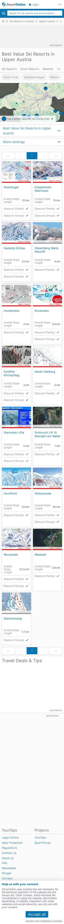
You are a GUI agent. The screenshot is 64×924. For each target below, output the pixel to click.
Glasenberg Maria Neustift (46, 249)
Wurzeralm (11, 554)
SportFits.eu (42, 842)
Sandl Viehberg (45, 371)
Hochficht (10, 493)
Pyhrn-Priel (11, 77)
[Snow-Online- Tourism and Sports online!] (5, 21)
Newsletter (9, 868)
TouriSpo (40, 837)
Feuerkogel (11, 187)
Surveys (7, 878)
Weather (48, 69)
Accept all (37, 914)
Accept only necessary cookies (44, 920)
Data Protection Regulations (12, 845)
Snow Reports (29, 69)
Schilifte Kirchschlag (11, 373)
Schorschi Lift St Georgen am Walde (47, 434)
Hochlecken (12, 310)
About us (8, 858)
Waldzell (40, 554)
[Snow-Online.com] (14, 4)
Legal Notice (10, 837)
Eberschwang (13, 618)
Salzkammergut (34, 77)
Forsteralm (42, 310)
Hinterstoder (43, 493)
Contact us (9, 853)
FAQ (4, 863)
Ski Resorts (9, 69)
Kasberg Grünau (14, 248)
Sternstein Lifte (14, 432)
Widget (6, 873)
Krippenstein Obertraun (43, 188)
